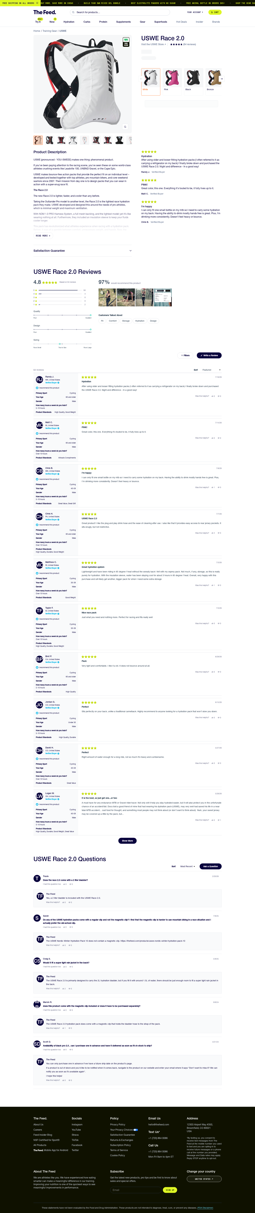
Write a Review (212, 356)
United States (202, 1179)
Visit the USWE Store (152, 44)
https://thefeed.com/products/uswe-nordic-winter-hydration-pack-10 (153, 941)
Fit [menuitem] (102, 320)
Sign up (170, 1190)
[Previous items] (141, 79)
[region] (127, 3)
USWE (62, 30)
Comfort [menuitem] (113, 320)
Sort (196, 370)
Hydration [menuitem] (139, 320)
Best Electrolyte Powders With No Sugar (139, 3)
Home (36, 30)
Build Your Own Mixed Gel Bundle (88, 3)
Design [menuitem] (153, 320)
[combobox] (120, 12)
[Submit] (73, 12)
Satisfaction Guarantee (49, 250)
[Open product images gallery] (125, 127)
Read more (42, 235)
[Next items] (222, 79)
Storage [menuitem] (126, 320)
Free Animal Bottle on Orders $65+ (191, 3)
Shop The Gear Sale (232, 3)
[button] (183, 44)
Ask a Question (212, 867)
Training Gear (50, 30)
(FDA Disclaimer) (205, 1207)
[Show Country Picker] (37, 3)
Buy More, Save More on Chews (43, 3)
